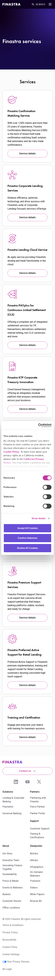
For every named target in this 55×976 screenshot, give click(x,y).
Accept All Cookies (27, 528)
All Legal (7, 969)
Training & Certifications (37, 835)
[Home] (11, 4)
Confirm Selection (27, 538)
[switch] (47, 487)
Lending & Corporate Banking (13, 799)
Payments (7, 806)
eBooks (34, 860)
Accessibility (9, 939)
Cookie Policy (11, 451)
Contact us (25, 770)
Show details (39, 518)
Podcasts (35, 880)
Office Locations (11, 907)
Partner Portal (37, 813)
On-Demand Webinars (36, 874)
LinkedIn (16, 781)
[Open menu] (50, 4)
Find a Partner (37, 806)
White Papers (37, 894)
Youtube (27, 781)
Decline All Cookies (27, 548)
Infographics (36, 866)
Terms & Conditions (12, 925)
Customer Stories (11, 901)
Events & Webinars (12, 887)
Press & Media (10, 880)
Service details (27, 153)
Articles (34, 853)
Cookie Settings (11, 954)
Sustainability (9, 874)
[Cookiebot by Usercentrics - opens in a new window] (38, 425)
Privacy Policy (10, 932)
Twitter (39, 781)
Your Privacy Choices (18, 961)
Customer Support (39, 828)
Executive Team (10, 860)
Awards (6, 894)
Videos (34, 887)
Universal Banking (11, 813)
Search (40, 4)
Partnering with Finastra (38, 799)
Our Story (7, 853)
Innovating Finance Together (12, 867)
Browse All (36, 901)
